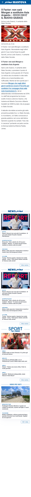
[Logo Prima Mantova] (15, 2)
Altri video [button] (25, 422)
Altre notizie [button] (24, 265)
